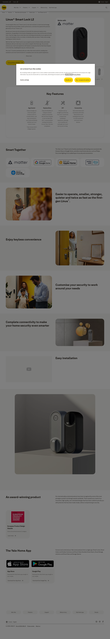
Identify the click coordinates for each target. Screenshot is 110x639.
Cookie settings (24, 80)
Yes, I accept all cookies (83, 80)
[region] (55, 74)
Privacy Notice (77, 74)
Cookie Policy (68, 74)
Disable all (68, 80)
